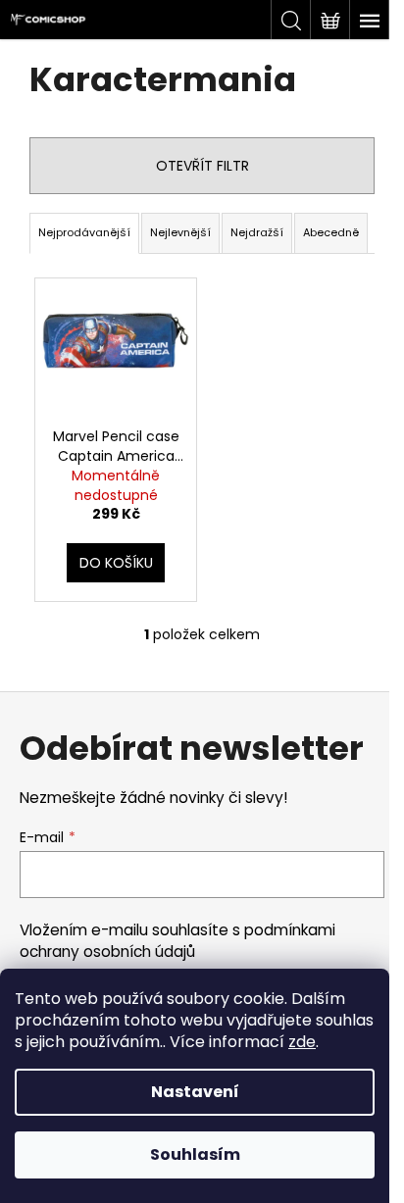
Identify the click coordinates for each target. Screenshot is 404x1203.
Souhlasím (195, 1154)
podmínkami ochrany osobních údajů (177, 941)
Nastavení (195, 1091)
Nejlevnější (180, 232)
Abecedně (331, 232)
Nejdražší (256, 232)
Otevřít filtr (202, 165)
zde (302, 1041)
